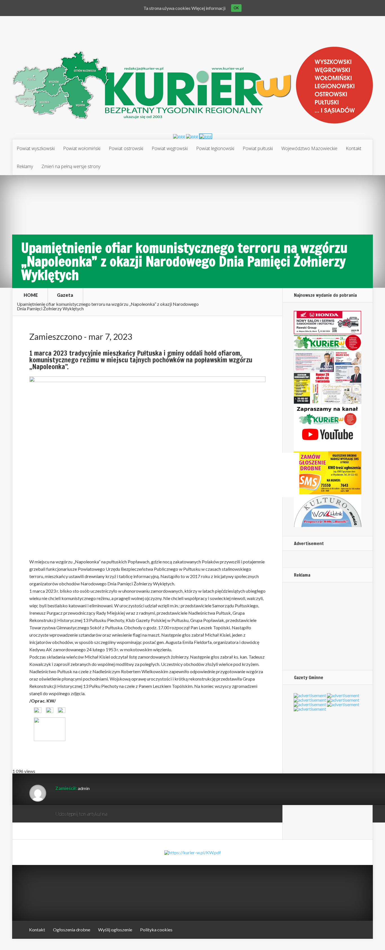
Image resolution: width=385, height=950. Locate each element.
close (295, 493)
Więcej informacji (208, 8)
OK (236, 8)
